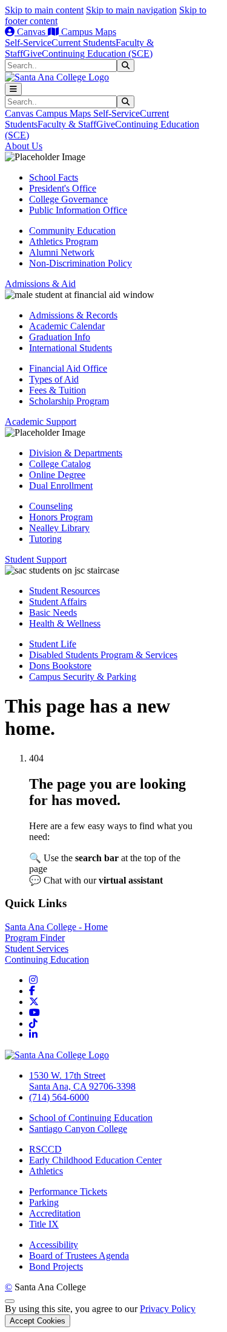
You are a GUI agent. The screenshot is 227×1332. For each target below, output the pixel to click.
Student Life (52, 644)
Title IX (44, 1224)
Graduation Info (59, 337)
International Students (70, 348)
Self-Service (28, 42)
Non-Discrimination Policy (80, 263)
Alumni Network (61, 252)
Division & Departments (75, 453)
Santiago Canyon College (78, 1128)
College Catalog (60, 464)
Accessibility (53, 1245)
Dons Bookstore (60, 666)
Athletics (46, 1171)
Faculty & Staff (67, 124)
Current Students (83, 42)
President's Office (62, 188)
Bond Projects (56, 1266)
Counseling (51, 506)
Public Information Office (78, 210)
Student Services (36, 948)
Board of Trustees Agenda (79, 1255)
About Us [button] (23, 146)
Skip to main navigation (131, 10)
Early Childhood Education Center (95, 1160)
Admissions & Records (73, 315)
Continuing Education (47, 959)
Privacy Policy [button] (168, 1309)
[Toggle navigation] (13, 89)
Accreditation (55, 1213)
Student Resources (64, 591)
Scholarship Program (69, 401)
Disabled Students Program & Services (103, 655)
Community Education (72, 230)
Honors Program (61, 517)
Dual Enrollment (61, 485)
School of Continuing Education (91, 1118)
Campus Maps (87, 32)
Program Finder (35, 938)
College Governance (68, 199)
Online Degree (57, 475)
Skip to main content (44, 10)
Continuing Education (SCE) (97, 53)
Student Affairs (58, 601)
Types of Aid (54, 379)
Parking (44, 1202)
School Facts (53, 177)
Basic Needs (53, 612)
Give (32, 53)
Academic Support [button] (40, 421)
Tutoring (45, 539)
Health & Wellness (64, 623)
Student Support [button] (36, 559)
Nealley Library (59, 528)
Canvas (31, 32)
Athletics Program (63, 241)
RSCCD (45, 1149)
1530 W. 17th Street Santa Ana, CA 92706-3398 (82, 1080)
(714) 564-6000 (59, 1097)
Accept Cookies (37, 1320)
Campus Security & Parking (82, 676)
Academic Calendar (67, 326)
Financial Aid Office (68, 368)
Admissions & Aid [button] (40, 284)
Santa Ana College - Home (56, 927)
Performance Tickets (68, 1191)
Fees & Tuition (57, 390)
